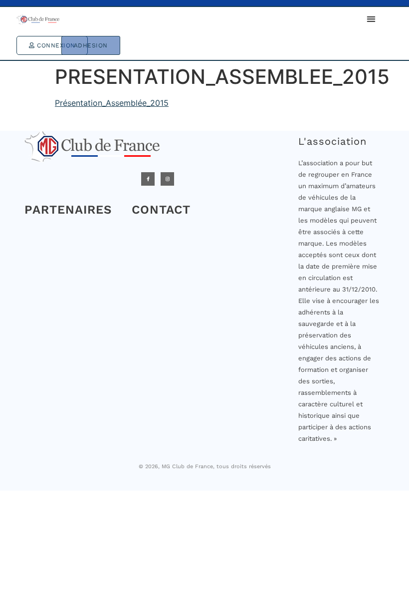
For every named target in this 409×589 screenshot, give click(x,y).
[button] (371, 18)
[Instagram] (167, 179)
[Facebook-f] (148, 179)
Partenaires (68, 210)
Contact (161, 210)
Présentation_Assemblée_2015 (112, 103)
